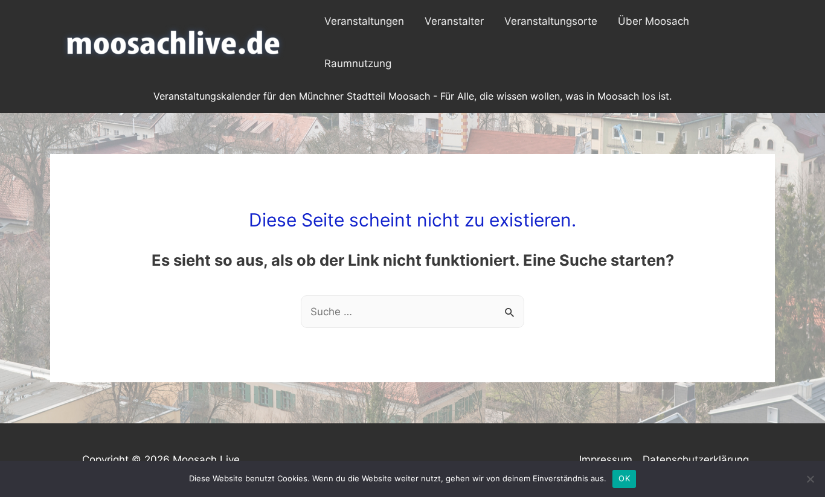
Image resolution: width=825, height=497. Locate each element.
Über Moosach (653, 21)
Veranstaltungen (364, 21)
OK (624, 478)
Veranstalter (454, 21)
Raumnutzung (357, 63)
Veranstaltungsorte (550, 21)
